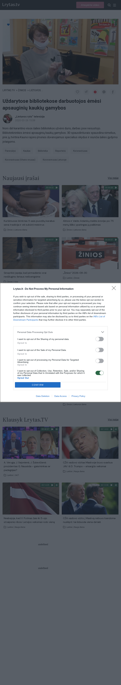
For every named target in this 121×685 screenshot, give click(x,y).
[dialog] (60, 342)
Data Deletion (42, 396)
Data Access (60, 396)
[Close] (115, 289)
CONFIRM (38, 385)
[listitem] (60, 332)
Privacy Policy (78, 396)
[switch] (99, 339)
